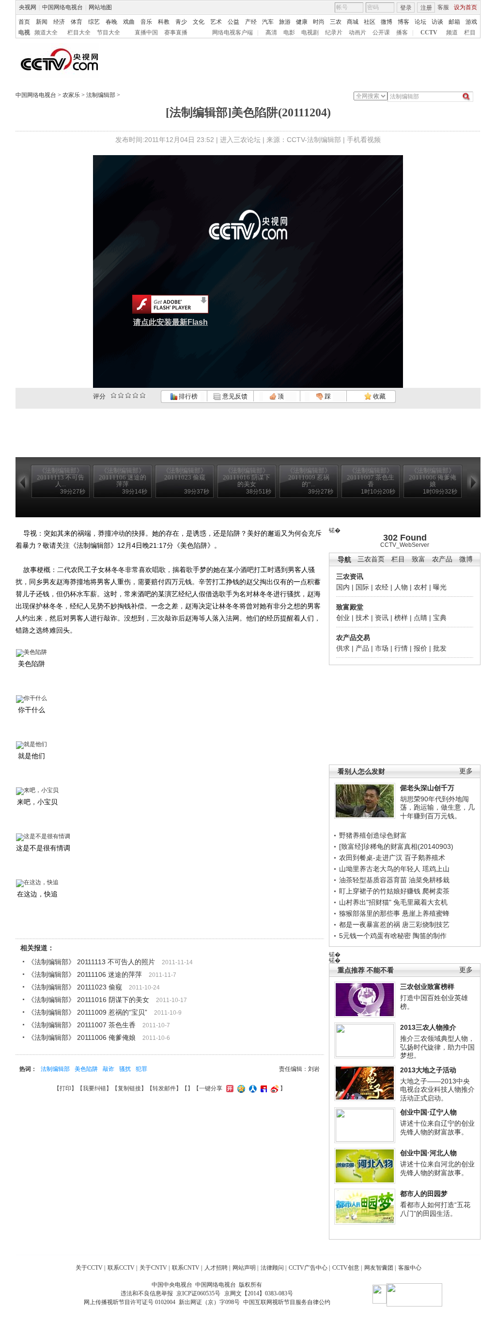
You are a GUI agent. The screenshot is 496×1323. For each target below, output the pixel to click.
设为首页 (465, 7)
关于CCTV (89, 1267)
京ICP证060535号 (198, 1293)
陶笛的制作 (430, 936)
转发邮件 (164, 1088)
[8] (135, 395)
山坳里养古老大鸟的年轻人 (379, 869)
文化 (198, 21)
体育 (76, 21)
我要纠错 (94, 1088)
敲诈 (108, 1069)
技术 (362, 618)
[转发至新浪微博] (273, 1088)
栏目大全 (79, 32)
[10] (142, 395)
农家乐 (71, 95)
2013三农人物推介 (428, 1027)
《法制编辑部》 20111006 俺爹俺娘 (82, 1037)
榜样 (401, 618)
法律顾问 (272, 1267)
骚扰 (125, 1069)
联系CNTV (186, 1267)
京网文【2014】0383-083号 (258, 1293)
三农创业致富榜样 (427, 986)
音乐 (146, 21)
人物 (401, 587)
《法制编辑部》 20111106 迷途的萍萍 (85, 974)
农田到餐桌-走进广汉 (371, 857)
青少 (181, 21)
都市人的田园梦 (424, 1193)
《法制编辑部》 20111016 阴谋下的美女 (88, 1000)
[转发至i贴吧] (262, 1088)
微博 (386, 21)
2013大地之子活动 (428, 1070)
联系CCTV (121, 1267)
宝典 (440, 618)
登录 (406, 7)
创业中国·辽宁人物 (428, 1112)
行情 (401, 648)
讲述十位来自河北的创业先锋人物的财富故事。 (437, 1168)
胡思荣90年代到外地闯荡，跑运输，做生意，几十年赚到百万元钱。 (437, 807)
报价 (420, 648)
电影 (289, 32)
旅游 (285, 21)
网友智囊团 (378, 1267)
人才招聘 (216, 1267)
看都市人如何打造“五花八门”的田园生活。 (435, 1209)
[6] (128, 395)
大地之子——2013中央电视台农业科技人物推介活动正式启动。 (437, 1089)
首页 (24, 21)
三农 (335, 21)
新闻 (41, 21)
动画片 (357, 32)
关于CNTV (153, 1267)
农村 (420, 587)
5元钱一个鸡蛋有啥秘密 (375, 936)
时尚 (319, 21)
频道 (452, 32)
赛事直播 (175, 32)
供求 (343, 648)
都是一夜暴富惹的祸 (369, 924)
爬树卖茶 (436, 891)
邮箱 (454, 21)
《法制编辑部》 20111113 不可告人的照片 (91, 962)
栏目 (470, 32)
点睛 (420, 618)
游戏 (471, 21)
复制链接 (129, 1088)
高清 (271, 32)
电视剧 (310, 32)
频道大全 (46, 32)
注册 (426, 7)
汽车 (268, 21)
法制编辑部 (100, 95)
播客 (402, 32)
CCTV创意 (345, 1267)
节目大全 (108, 32)
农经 (381, 587)
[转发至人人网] (252, 1088)
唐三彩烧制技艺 (426, 924)
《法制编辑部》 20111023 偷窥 (75, 987)
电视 (24, 32)
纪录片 (333, 32)
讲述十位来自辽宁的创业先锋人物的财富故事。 (437, 1127)
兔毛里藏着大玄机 (420, 902)
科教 (164, 21)
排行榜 (187, 396)
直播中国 (146, 32)
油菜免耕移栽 (429, 880)
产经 (251, 21)
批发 (440, 648)
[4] (120, 395)
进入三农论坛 (240, 139)
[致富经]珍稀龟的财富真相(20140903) (396, 846)
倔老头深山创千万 (427, 788)
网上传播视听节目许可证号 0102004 (129, 1302)
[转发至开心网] (228, 1088)
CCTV (428, 32)
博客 (403, 21)
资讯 (381, 618)
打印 (65, 1088)
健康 (302, 21)
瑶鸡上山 (436, 869)
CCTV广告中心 (308, 1267)
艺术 (216, 21)
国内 (343, 587)
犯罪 (141, 1069)
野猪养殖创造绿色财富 (373, 835)
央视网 (27, 7)
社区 (369, 21)
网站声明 (244, 1267)
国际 (362, 587)
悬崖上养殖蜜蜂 (426, 913)
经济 (59, 21)
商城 (352, 21)
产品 (362, 648)
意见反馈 (234, 396)
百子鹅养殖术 (424, 857)
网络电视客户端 (232, 32)
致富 (418, 559)
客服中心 (409, 1267)
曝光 (440, 587)
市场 (381, 648)
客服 (443, 7)
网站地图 (100, 7)
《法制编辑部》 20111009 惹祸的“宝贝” (87, 1012)
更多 (466, 771)
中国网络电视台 (62, 7)
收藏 (379, 396)
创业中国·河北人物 (428, 1153)
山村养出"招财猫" (365, 902)
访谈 (437, 21)
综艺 (94, 21)
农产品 (442, 559)
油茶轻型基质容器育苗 (373, 880)
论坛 (420, 21)
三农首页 (371, 559)
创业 (343, 618)
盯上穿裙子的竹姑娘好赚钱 (379, 891)
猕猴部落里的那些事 (369, 913)
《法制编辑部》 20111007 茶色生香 (82, 1025)
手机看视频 (364, 139)
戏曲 (129, 21)
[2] (113, 395)
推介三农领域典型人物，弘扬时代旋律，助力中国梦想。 (437, 1047)
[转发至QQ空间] (240, 1088)
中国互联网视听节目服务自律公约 (286, 1302)
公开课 (381, 32)
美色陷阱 (86, 1069)
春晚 (111, 21)
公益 (233, 21)
